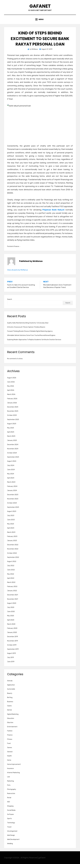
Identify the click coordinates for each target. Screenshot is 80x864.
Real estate (11, 793)
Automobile (11, 689)
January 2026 (12, 403)
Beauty (9, 693)
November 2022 (12, 549)
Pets (8, 785)
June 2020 (11, 611)
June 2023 (11, 520)
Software (10, 814)
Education (10, 718)
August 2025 (11, 424)
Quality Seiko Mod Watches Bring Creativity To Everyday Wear (27, 323)
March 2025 (11, 436)
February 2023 (12, 536)
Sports (9, 818)
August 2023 (11, 511)
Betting (9, 697)
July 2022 (10, 566)
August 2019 (11, 653)
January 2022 (12, 591)
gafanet (40, 6)
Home (9, 760)
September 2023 (13, 507)
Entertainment (12, 727)
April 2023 (10, 528)
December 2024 (12, 444)
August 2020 (11, 603)
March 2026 (11, 394)
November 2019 (12, 641)
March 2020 (11, 624)
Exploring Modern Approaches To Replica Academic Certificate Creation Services (34, 340)
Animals (9, 681)
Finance (16, 246)
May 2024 (10, 474)
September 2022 (13, 557)
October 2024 (12, 453)
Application (11, 685)
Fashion (9, 731)
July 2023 (10, 515)
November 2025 (12, 411)
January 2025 (12, 440)
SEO (8, 802)
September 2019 (13, 649)
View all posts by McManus (17, 270)
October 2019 (11, 645)
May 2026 (10, 386)
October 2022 (12, 553)
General (9, 752)
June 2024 (11, 469)
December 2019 (12, 636)
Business (10, 702)
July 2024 (10, 465)
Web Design (11, 835)
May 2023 (10, 524)
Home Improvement (14, 764)
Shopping (10, 806)
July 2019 (10, 657)
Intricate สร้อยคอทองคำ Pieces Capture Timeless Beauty (26, 327)
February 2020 (12, 628)
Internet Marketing (13, 772)
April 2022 (10, 578)
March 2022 (11, 582)
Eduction (10, 722)
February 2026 (12, 399)
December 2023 (12, 495)
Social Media (11, 810)
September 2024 (13, 457)
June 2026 (11, 382)
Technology (11, 823)
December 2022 (12, 545)
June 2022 (11, 570)
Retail (9, 798)
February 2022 (12, 586)
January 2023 (12, 540)
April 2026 (10, 390)
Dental (9, 710)
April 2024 (10, 478)
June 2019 (10, 662)
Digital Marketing (12, 714)
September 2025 (13, 419)
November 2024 (12, 449)
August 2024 (11, 461)
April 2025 (10, 432)
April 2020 (10, 620)
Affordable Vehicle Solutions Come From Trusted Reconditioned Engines (31, 335)
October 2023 (12, 503)
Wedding (10, 843)
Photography (11, 789)
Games (9, 747)
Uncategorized (12, 831)
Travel (9, 827)
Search (9, 299)
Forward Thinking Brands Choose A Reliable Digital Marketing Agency (30, 331)
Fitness (9, 739)
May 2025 (10, 428)
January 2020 (12, 632)
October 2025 (12, 415)
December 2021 (12, 595)
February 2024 (12, 486)
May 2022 (10, 574)
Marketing (10, 781)
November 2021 (12, 599)
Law (8, 777)
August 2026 (11, 378)
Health (9, 756)
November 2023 (12, 499)
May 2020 (10, 616)
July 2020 (10, 607)
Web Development (13, 839)
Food (9, 743)
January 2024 (12, 490)
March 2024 (11, 482)
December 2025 (12, 407)
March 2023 (11, 532)
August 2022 (11, 561)
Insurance (10, 768)
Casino (9, 706)
